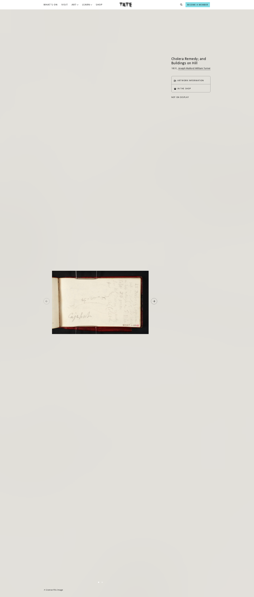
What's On (51, 4)
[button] (180, 5)
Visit (64, 4)
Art (74, 4)
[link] (53, 590)
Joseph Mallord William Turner (194, 68)
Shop (99, 4)
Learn (86, 4)
